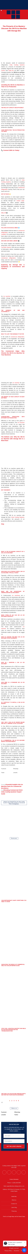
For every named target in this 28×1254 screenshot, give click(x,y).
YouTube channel (6, 247)
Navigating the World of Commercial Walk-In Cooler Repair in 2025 (13, 965)
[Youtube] (18, 12)
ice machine (6, 296)
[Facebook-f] (9, 12)
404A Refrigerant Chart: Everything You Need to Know (13, 901)
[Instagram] (13, 17)
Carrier (3, 70)
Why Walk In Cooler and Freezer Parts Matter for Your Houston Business (13, 1094)
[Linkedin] (18, 17)
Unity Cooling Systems (17, 65)
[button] (1, 10)
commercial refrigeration (8, 258)
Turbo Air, (11, 70)
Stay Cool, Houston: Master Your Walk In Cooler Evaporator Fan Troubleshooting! (13, 1030)
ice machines (16, 595)
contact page (20, 200)
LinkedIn (3, 234)
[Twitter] (13, 12)
